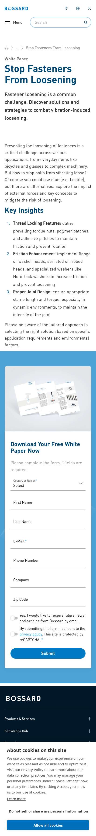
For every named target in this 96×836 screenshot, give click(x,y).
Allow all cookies (48, 825)
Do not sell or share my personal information (46, 811)
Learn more (16, 798)
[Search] (86, 22)
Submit (48, 653)
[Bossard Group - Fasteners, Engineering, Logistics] (6, 48)
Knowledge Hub (16, 731)
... (17, 47)
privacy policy (31, 633)
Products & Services (20, 718)
